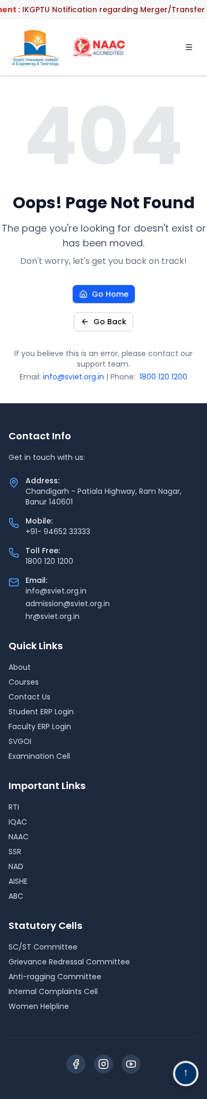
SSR (14, 851)
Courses (23, 682)
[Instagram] (103, 1064)
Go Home (110, 294)
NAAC (18, 836)
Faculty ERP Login (39, 726)
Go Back (109, 321)
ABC (15, 896)
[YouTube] (131, 1064)
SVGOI (19, 741)
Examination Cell (39, 756)
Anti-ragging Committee (54, 976)
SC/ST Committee (42, 947)
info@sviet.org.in (73, 376)
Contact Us (29, 697)
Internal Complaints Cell (53, 991)
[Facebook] (75, 1064)
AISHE (18, 881)
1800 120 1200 (163, 376)
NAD (15, 866)
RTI (13, 807)
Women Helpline (38, 1006)
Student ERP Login (41, 711)
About (19, 667)
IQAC (17, 822)
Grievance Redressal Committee (69, 961)
